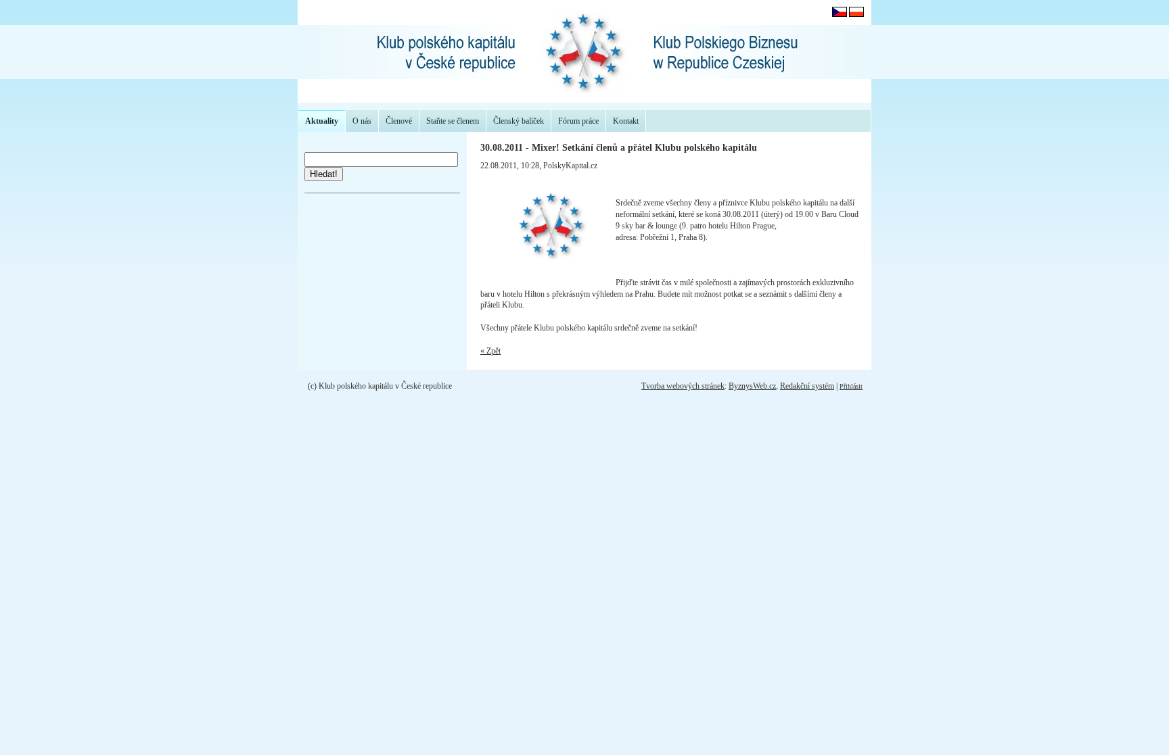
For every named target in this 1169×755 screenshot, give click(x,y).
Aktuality (321, 121)
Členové (399, 121)
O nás (361, 121)
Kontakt (626, 121)
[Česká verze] (839, 14)
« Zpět (490, 351)
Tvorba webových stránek (683, 386)
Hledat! (324, 174)
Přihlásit (851, 386)
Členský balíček (518, 121)
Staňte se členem (452, 121)
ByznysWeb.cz (752, 386)
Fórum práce (578, 121)
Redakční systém (807, 386)
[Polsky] (856, 14)
